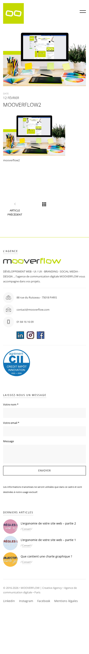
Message (8, 441)
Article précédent (14, 212)
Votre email (11, 423)
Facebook (43, 601)
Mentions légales (66, 601)
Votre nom (10, 404)
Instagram (26, 601)
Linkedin (9, 601)
